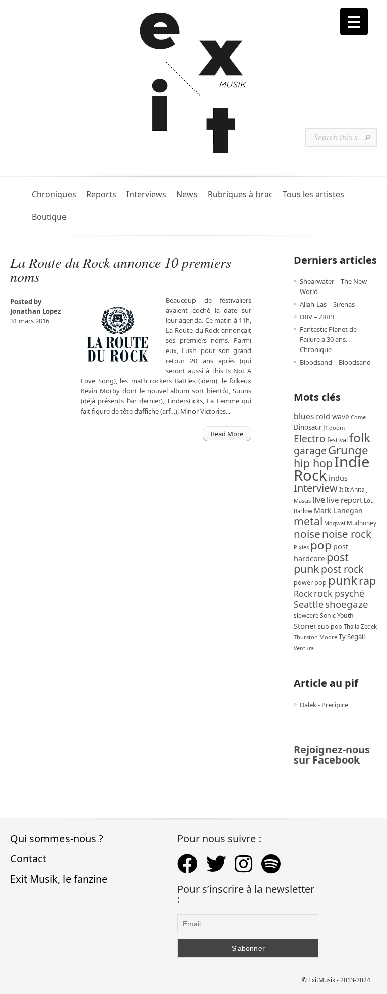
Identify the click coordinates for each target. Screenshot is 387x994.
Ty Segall (352, 636)
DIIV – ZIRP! (317, 316)
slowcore (306, 615)
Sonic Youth (337, 615)
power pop (310, 582)
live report (344, 500)
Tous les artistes (313, 194)
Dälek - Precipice (324, 704)
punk (342, 580)
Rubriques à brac (240, 194)
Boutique (49, 217)
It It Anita (352, 489)
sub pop (330, 626)
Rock (303, 593)
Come (358, 417)
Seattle (309, 604)
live (318, 499)
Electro (310, 438)
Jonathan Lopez (35, 311)
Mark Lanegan (338, 510)
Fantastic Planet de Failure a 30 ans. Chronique (328, 339)
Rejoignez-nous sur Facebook (332, 755)
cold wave (332, 416)
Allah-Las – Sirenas (327, 304)
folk (359, 437)
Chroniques (54, 194)
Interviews (146, 194)
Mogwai (334, 523)
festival (337, 440)
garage (310, 450)
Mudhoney (361, 523)
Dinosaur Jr (311, 427)
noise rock (346, 534)
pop (321, 545)
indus (338, 478)
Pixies (301, 547)
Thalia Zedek (360, 626)
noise (307, 534)
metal (308, 521)
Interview (316, 488)
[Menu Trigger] (354, 21)
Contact (28, 858)
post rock (342, 569)
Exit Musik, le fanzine (58, 879)
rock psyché (339, 593)
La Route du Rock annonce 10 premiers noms (120, 269)
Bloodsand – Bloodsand (335, 362)
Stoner (305, 626)
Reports (101, 194)
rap (367, 580)
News (187, 194)
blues (304, 416)
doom (337, 427)
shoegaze (346, 604)
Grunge (348, 450)
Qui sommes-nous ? (56, 838)
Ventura (304, 648)
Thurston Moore (315, 637)
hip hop (313, 463)
